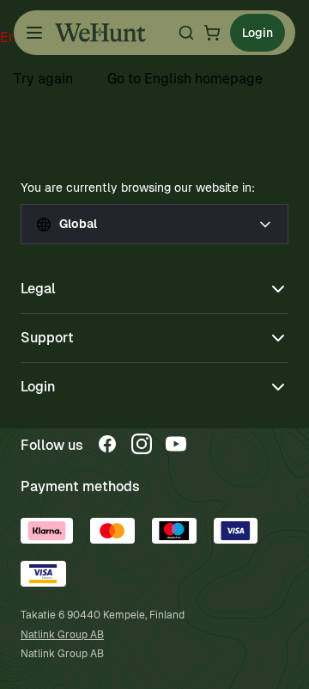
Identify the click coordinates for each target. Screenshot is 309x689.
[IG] (141, 444)
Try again (43, 79)
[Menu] (34, 32)
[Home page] (100, 32)
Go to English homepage (185, 79)
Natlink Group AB (62, 635)
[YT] (176, 444)
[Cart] (212, 33)
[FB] (107, 444)
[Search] (186, 33)
